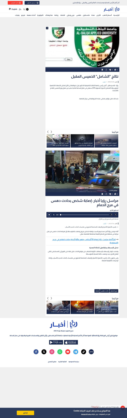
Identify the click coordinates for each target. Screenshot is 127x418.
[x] (43, 351)
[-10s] (111, 215)
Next (47, 131)
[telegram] (75, 351)
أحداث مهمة (31, 15)
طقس (78, 15)
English (14, 9)
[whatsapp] (59, 351)
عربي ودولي (71, 15)
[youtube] (67, 351)
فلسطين (86, 15)
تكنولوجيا (40, 15)
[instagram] (51, 351)
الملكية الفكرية (62, 361)
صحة (93, 15)
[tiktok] (83, 351)
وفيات (17, 15)
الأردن (98, 15)
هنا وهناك (49, 15)
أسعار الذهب (107, 15)
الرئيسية (116, 15)
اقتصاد (62, 15)
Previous (51, 131)
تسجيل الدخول (31, 3)
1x (53, 215)
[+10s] (116, 215)
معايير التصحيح (52, 361)
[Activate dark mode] (25, 9)
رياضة (56, 15)
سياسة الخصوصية (86, 414)
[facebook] (36, 351)
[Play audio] (49, 215)
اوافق (25, 413)
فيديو (23, 15)
